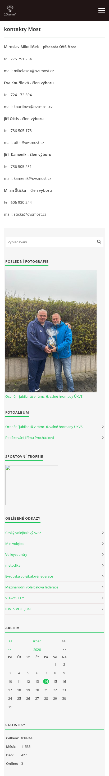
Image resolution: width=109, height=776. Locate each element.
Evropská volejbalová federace (29, 576)
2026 (37, 649)
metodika (12, 565)
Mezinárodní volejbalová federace (31, 587)
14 (46, 681)
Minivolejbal (14, 543)
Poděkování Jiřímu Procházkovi (29, 437)
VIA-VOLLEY (14, 598)
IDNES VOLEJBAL (18, 609)
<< (10, 641)
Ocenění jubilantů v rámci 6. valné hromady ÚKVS (44, 396)
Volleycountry (16, 554)
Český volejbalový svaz (23, 532)
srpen (37, 641)
